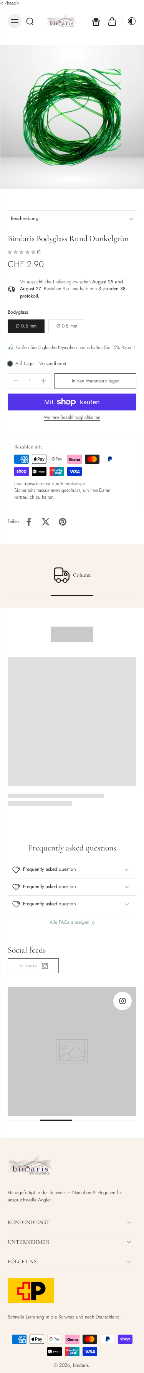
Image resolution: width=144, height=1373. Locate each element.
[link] (33, 965)
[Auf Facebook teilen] (28, 521)
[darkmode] (129, 21)
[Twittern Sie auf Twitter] (45, 521)
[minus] (15, 381)
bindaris (81, 1365)
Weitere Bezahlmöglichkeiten (72, 418)
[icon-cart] (112, 21)
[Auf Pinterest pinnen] (62, 521)
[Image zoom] (72, 117)
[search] (30, 21)
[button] (95, 381)
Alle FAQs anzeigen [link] (69, 922)
